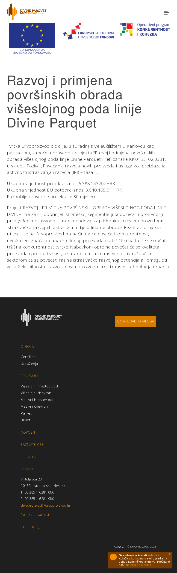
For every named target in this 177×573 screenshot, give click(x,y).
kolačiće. (154, 555)
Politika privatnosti (35, 514)
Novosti (28, 432)
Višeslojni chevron (36, 392)
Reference (30, 457)
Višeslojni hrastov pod (39, 386)
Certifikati (29, 356)
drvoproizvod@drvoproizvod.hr (45, 505)
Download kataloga (135, 321)
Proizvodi (29, 376)
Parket (26, 413)
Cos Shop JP (31, 527)
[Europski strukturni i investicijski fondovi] (88, 31)
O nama (27, 346)
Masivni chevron (34, 406)
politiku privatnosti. (139, 565)
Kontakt (28, 469)
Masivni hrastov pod (38, 399)
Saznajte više (32, 444)
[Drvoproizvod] (27, 11)
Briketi (26, 420)
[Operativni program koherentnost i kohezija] (145, 29)
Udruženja (29, 363)
